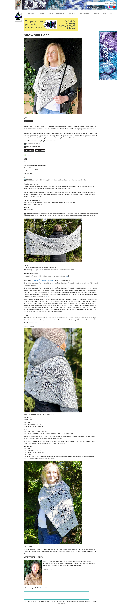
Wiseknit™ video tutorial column (43, 280)
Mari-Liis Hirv (44, 588)
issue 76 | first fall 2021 (94, 7)
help (104, 13)
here (66, 276)
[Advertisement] (107, 108)
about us (96, 13)
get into (84, 13)
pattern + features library (56, 13)
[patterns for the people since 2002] (33, 6)
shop (72, 13)
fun (111, 13)
